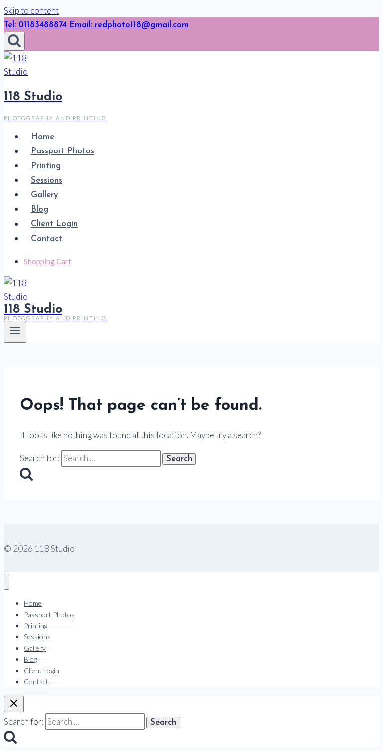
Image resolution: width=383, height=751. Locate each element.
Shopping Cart (47, 261)
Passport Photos (62, 152)
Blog (39, 209)
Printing (46, 166)
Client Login (54, 224)
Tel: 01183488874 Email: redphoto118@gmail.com (96, 25)
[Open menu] (15, 332)
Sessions (46, 180)
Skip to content (31, 10)
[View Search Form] (14, 41)
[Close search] (14, 704)
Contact (46, 239)
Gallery (44, 195)
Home (42, 137)
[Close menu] (6, 582)
